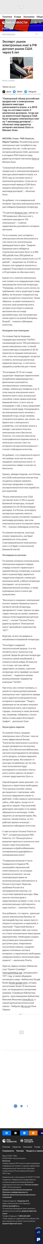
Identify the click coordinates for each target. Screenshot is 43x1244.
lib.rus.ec (26, 1006)
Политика (6, 1147)
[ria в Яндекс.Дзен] (15, 1133)
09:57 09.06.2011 (9, 34)
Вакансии (6, 1161)
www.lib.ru (28, 999)
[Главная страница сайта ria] (14, 22)
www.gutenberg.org (12, 972)
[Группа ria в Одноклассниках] (33, 1133)
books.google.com (18, 982)
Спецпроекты (8, 1151)
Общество (16, 1147)
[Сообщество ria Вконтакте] (24, 1133)
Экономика (27, 1147)
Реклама (20, 1151)
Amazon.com (21, 212)
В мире (37, 1147)
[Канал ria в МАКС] (6, 1133)
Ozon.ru (35, 158)
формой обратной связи (12, 1223)
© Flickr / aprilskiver (8, 81)
